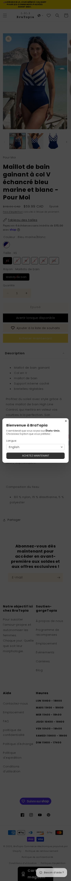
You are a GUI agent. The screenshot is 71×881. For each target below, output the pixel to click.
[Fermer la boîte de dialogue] (66, 421)
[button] (35, 447)
